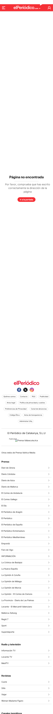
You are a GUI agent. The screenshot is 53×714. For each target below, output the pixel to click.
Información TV (8, 650)
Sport (4, 625)
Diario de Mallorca (9, 486)
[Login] (49, 8)
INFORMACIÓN (8, 556)
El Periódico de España (11, 524)
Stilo (3, 688)
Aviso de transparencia (33, 415)
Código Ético (15, 415)
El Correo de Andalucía (11, 493)
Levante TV (6, 657)
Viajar (4, 694)
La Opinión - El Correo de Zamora (16, 594)
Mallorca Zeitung (9, 613)
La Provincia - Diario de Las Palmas (17, 600)
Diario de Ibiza (8, 480)
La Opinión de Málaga (11, 581)
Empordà (5, 543)
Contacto (23, 396)
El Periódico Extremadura (13, 531)
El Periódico (6, 518)
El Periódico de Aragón (11, 512)
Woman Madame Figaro (12, 701)
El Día (4, 505)
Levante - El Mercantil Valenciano (16, 606)
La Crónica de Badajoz (11, 562)
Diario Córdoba (8, 474)
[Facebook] (19, 389)
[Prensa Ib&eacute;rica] (26, 440)
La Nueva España (9, 569)
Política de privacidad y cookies (32, 403)
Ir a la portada (26, 199)
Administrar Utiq (26, 421)
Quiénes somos (10, 396)
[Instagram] (32, 389)
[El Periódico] (26, 382)
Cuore (4, 682)
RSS (33, 396)
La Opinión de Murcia (11, 587)
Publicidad (44, 396)
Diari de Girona (8, 468)
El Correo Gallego (9, 499)
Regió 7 (4, 619)
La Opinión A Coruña (10, 575)
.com (36, 8)
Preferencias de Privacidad (15, 409)
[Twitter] (25, 389)
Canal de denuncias (39, 409)
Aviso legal (11, 403)
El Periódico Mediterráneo (13, 537)
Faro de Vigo (7, 550)
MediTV (4, 663)
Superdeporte (7, 632)
